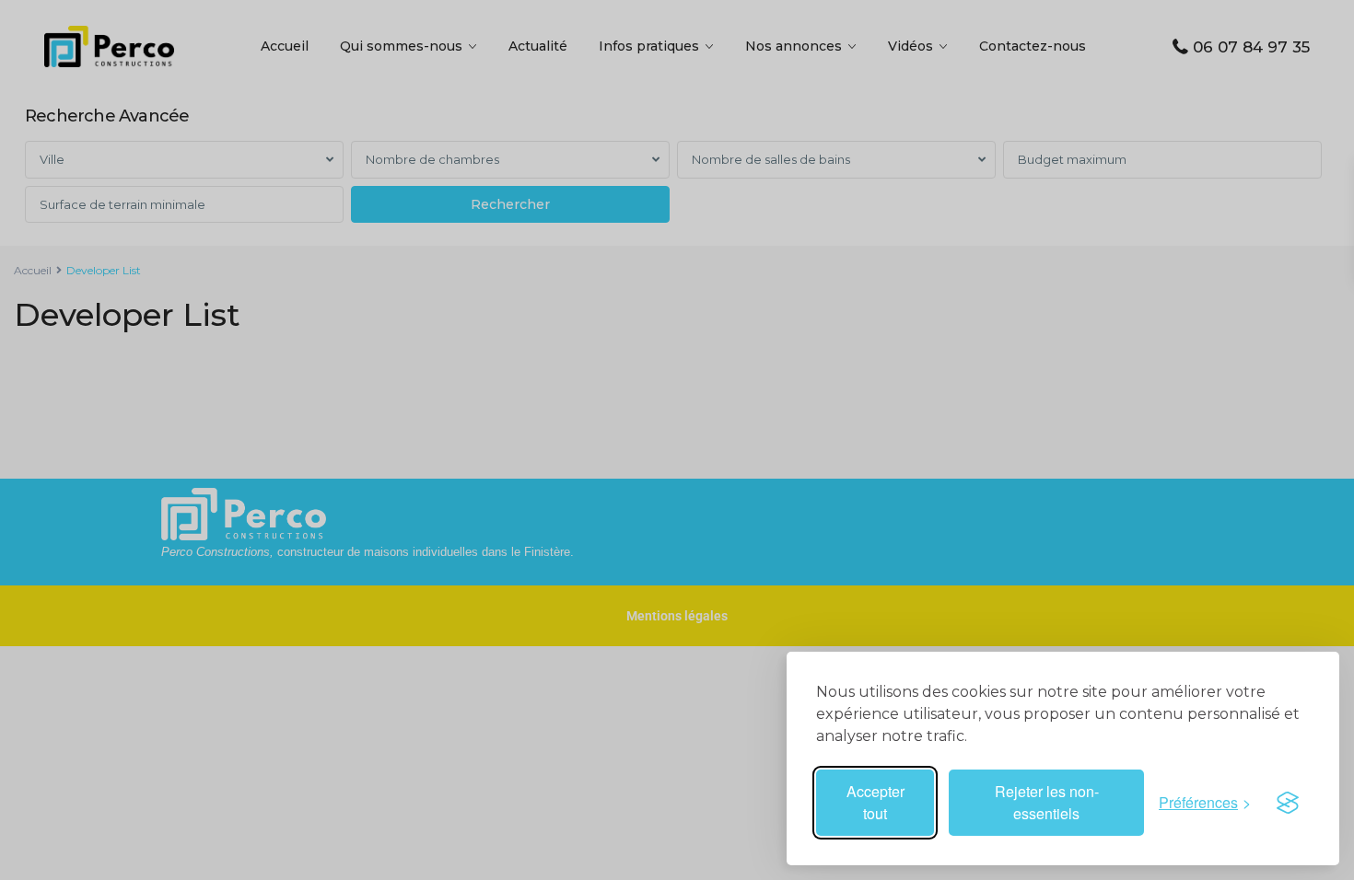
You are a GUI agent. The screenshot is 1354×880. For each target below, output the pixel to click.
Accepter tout (875, 802)
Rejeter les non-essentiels (1047, 802)
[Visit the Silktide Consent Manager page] (1288, 803)
